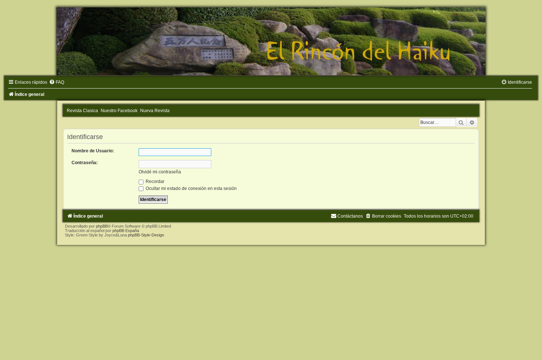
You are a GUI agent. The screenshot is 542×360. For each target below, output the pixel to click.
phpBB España (125, 230)
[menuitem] (56, 82)
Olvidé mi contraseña (160, 171)
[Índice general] (271, 41)
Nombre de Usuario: (93, 150)
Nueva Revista (155, 110)
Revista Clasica (82, 110)
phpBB (102, 226)
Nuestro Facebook (119, 110)
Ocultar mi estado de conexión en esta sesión (191, 188)
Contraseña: (85, 162)
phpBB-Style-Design (146, 235)
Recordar (154, 181)
